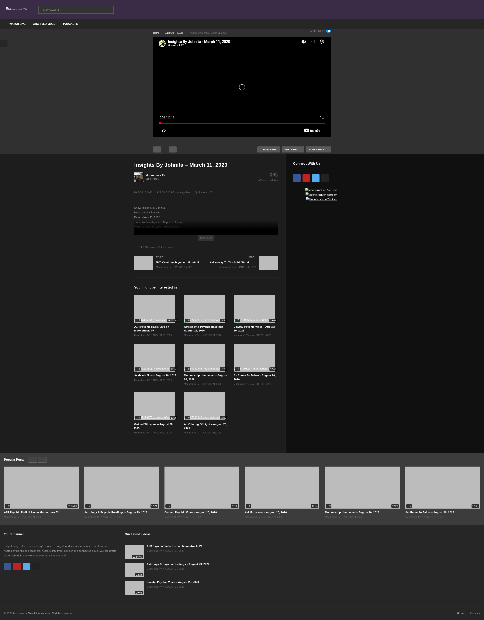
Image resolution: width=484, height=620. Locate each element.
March (171, 247)
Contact (475, 613)
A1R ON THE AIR (165, 192)
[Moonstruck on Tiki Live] (321, 199)
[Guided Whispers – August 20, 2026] (156, 406)
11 (141, 247)
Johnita (162, 247)
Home (460, 613)
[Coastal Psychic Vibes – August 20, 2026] (256, 309)
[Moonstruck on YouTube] (321, 189)
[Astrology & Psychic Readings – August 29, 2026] (206, 309)
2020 (146, 247)
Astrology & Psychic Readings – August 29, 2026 (115, 512)
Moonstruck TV (155, 175)
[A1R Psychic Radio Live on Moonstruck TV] (156, 309)
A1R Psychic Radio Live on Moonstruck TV (31, 512)
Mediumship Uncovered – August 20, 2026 (352, 512)
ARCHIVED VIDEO (44, 23)
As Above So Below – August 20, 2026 (429, 512)
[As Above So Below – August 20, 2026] (256, 358)
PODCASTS (70, 23)
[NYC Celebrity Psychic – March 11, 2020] (168, 267)
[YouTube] (306, 178)
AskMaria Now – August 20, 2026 (155, 375)
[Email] (325, 178)
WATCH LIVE (17, 23)
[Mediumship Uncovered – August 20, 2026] (206, 358)
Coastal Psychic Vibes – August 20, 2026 (190, 512)
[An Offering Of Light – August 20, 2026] (206, 406)
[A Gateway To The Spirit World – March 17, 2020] (244, 267)
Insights (154, 247)
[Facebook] (297, 178)
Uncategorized (183, 192)
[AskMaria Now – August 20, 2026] (156, 358)
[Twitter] (316, 178)
